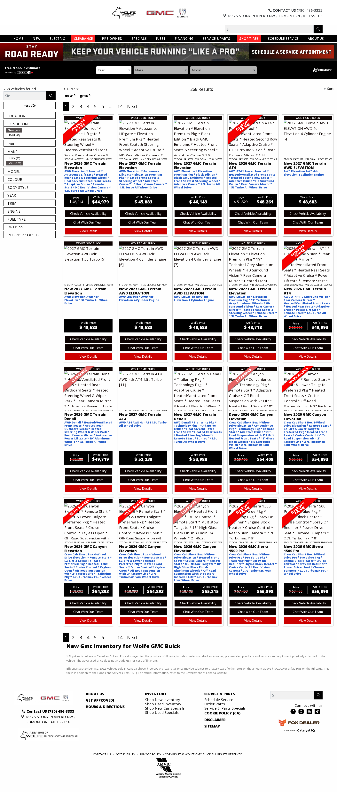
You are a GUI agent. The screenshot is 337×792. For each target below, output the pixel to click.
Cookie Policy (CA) (222, 713)
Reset (28, 105)
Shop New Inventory (162, 699)
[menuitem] (31, 130)
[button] (18, 38)
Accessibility (125, 754)
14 (120, 106)
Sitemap (212, 726)
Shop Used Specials (162, 712)
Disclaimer (215, 720)
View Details (88, 231)
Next (132, 106)
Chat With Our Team (88, 222)
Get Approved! (100, 700)
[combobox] (114, 69)
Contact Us (102, 754)
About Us (95, 694)
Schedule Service (218, 699)
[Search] (318, 29)
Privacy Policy (150, 754)
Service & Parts (219, 694)
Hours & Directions (105, 707)
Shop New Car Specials (164, 708)
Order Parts (214, 703)
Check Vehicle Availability (88, 213)
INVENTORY (156, 694)
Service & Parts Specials (225, 708)
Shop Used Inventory (163, 703)
